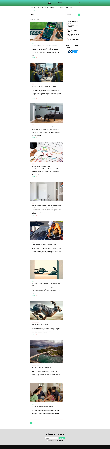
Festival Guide (52, 7)
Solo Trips (46, 7)
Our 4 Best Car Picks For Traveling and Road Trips (43, 367)
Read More (33, 57)
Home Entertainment (60, 7)
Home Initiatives (40, 7)
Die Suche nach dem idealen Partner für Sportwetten (44, 46)
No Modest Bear (38, 447)
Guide (38, 322)
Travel (38, 365)
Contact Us (71, 7)
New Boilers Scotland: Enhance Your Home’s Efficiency (45, 127)
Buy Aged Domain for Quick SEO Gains (41, 166)
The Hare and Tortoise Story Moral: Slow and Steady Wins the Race (46, 284)
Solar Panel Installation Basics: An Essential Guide (44, 244)
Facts (35, 322)
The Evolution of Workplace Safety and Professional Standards (44, 87)
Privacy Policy (73, 446)
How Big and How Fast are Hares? (40, 324)
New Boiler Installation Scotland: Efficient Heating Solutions (46, 205)
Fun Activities (33, 7)
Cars (35, 365)
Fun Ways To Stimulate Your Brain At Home (42, 407)
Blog (67, 7)
